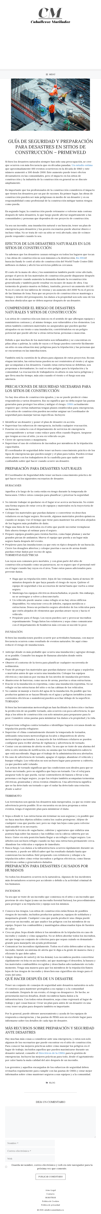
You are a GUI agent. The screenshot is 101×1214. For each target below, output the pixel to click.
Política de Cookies (50, 1201)
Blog (52, 1082)
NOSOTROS (50, 1197)
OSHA (70, 404)
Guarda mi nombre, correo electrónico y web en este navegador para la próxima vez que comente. (52, 1166)
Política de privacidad (50, 1205)
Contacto (50, 1194)
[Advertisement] (50, 50)
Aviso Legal (51, 1190)
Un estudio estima (82, 165)
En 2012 (80, 257)
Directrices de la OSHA (52, 1053)
